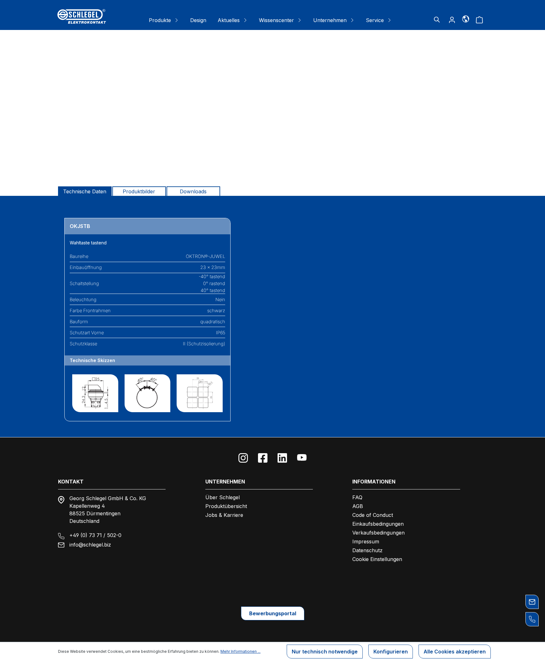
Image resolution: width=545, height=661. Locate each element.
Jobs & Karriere (224, 515)
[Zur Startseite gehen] (81, 16)
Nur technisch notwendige (325, 651)
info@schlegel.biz (90, 544)
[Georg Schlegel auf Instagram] (243, 458)
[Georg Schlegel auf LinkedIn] (282, 458)
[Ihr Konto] (452, 19)
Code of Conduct (372, 515)
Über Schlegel (222, 497)
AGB (357, 506)
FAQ (357, 497)
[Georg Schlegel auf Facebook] (262, 458)
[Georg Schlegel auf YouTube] (302, 458)
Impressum (365, 541)
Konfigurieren (390, 651)
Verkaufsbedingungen (378, 532)
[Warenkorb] (479, 19)
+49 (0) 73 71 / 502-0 (95, 535)
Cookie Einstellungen (377, 559)
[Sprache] (466, 18)
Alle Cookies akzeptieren (455, 651)
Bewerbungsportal (272, 613)
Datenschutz (367, 550)
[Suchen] (436, 19)
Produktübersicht (226, 506)
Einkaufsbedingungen (378, 524)
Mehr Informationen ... (240, 651)
